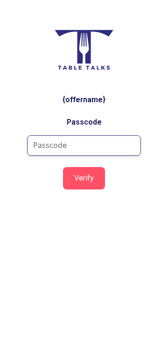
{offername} (84, 99)
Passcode (84, 122)
